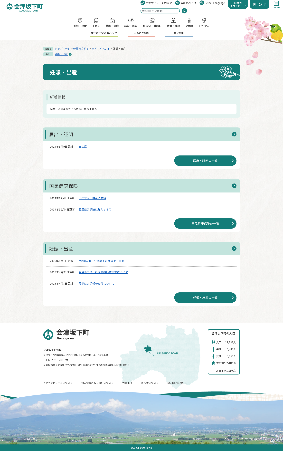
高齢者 (189, 26)
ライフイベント (101, 48)
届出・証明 (61, 134)
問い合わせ (259, 4)
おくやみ (204, 26)
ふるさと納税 (141, 33)
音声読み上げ (188, 3)
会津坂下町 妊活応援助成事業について (103, 272)
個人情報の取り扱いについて (97, 382)
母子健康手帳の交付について (96, 283)
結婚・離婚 (130, 26)
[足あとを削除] (70, 54)
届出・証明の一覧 (205, 160)
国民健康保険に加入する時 (95, 209)
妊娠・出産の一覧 (205, 297)
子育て (96, 26)
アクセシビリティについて (57, 382)
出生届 (83, 146)
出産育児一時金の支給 (92, 198)
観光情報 (179, 33)
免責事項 (127, 382)
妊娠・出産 (80, 26)
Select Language (215, 3)
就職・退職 (112, 26)
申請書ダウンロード (238, 4)
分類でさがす (81, 48)
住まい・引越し (152, 26)
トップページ (62, 48)
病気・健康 (173, 26)
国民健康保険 (63, 185)
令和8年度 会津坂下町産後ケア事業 (101, 261)
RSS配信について (177, 382)
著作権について (149, 382)
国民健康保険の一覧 (205, 223)
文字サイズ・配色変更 (159, 3)
